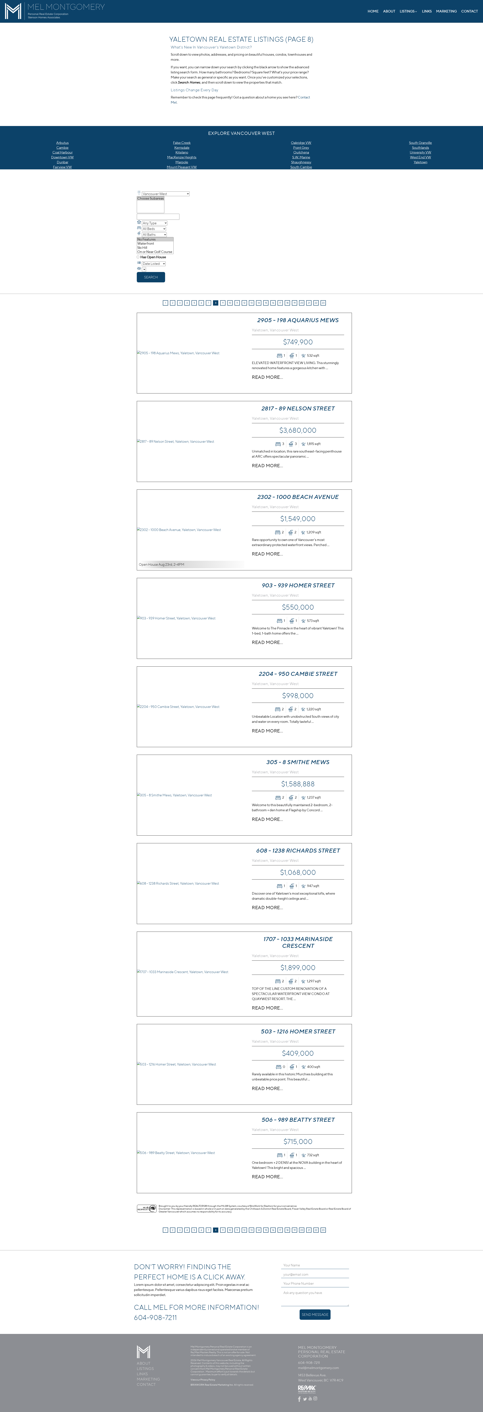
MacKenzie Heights (181, 157)
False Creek (182, 143)
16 (273, 302)
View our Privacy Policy (203, 1379)
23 (323, 302)
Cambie (62, 148)
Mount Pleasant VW (182, 167)
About (389, 11)
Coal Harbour (62, 152)
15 (266, 302)
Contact (469, 11)
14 (259, 302)
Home (373, 11)
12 (244, 302)
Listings (145, 1368)
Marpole (181, 162)
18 (287, 302)
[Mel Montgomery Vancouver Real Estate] (55, 21)
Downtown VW (62, 157)
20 (301, 302)
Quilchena (301, 152)
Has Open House (153, 257)
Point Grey (301, 148)
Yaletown (420, 162)
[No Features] (155, 239)
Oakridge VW (301, 143)
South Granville (420, 143)
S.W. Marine (301, 157)
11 (237, 302)
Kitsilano (181, 152)
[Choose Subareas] (150, 198)
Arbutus (62, 143)
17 (280, 302)
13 (252, 302)
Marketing (446, 11)
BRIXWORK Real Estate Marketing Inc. (212, 1384)
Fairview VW (62, 167)
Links (427, 11)
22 (316, 302)
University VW (420, 152)
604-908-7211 (155, 1317)
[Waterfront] (155, 243)
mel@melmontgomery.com (318, 1368)
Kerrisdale (181, 148)
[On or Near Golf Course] (155, 252)
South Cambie (301, 167)
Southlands (420, 148)
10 (230, 302)
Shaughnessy (301, 162)
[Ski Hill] (155, 248)
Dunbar (62, 162)
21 (309, 302)
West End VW (420, 157)
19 (295, 302)
